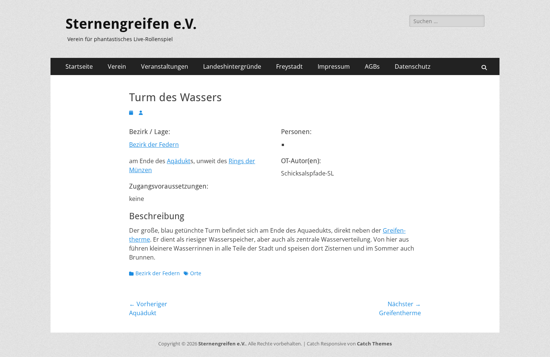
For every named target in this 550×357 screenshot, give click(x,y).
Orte (195, 273)
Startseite (79, 66)
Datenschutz (413, 66)
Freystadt (289, 66)
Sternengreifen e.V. (131, 24)
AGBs (372, 66)
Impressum (334, 66)
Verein (117, 66)
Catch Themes (374, 343)
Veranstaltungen (164, 66)
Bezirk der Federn (154, 144)
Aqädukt (178, 161)
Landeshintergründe (232, 66)
